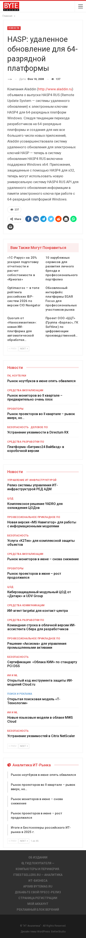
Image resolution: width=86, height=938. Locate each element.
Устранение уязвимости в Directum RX (37, 432)
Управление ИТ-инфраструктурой (32, 480)
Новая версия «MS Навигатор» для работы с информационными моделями (41, 524)
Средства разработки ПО (25, 441)
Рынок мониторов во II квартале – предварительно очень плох (34, 397)
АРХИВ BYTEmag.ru (37, 886)
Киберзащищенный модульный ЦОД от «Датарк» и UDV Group (39, 594)
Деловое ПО (39, 427)
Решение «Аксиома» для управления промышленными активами (36, 645)
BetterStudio (58, 931)
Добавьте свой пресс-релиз (38, 892)
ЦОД (10, 498)
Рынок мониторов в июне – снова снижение (43, 559)
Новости (14, 28)
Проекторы (15, 408)
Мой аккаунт (37, 903)
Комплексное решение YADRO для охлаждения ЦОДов (35, 506)
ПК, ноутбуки (16, 375)
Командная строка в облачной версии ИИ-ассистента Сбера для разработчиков (41, 627)
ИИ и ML (12, 675)
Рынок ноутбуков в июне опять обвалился (41, 381)
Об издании (37, 857)
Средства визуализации (25, 390)
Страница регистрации (37, 898)
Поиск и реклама (19, 693)
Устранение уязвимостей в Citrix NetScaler (41, 736)
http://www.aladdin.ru (55, 89)
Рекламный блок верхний (38, 909)
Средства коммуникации (26, 605)
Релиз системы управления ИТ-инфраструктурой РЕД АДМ (32, 487)
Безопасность (18, 427)
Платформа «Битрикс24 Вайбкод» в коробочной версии (35, 449)
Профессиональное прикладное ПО (33, 517)
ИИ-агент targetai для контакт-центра (37, 611)
